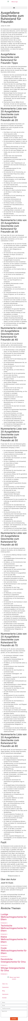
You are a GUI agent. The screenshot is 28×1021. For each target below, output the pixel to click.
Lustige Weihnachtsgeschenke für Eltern (14, 917)
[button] (14, 7)
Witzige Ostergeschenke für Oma (13, 969)
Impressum (5, 994)
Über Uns (5, 984)
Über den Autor (8, 879)
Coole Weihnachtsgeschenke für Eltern (14, 950)
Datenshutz (5, 987)
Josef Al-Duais (7, 883)
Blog (3, 991)
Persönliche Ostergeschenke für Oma (13, 960)
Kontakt (4, 997)
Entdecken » (4, 923)
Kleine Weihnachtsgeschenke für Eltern (14, 939)
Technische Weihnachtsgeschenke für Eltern (14, 928)
